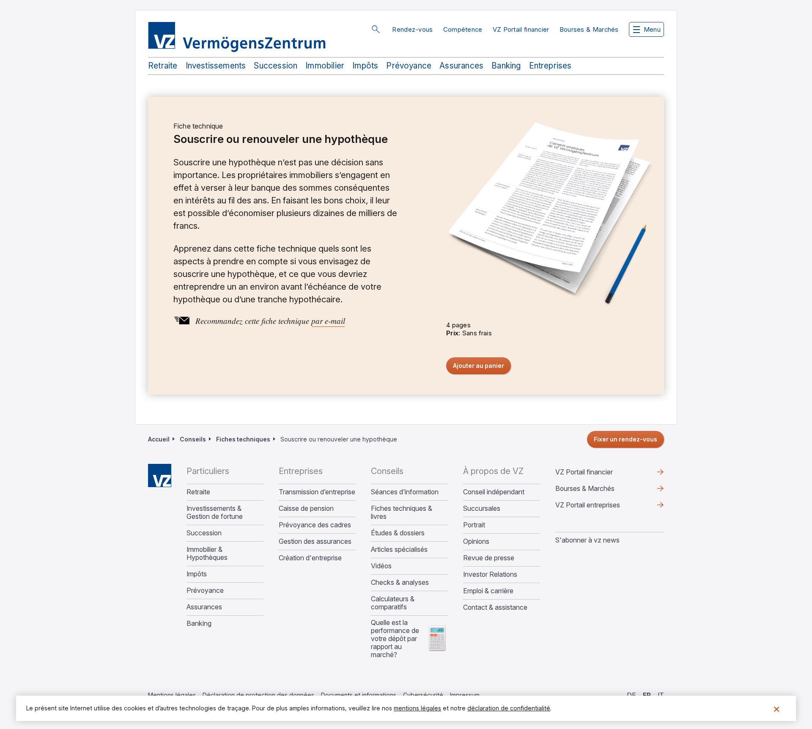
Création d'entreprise (310, 558)
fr (647, 695)
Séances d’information (405, 492)
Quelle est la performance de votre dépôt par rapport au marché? (395, 639)
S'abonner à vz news (587, 540)
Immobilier (324, 66)
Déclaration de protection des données (258, 695)
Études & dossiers (398, 533)
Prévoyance (408, 66)
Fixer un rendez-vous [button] (625, 439)
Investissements (216, 66)
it (661, 695)
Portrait (474, 525)
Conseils (193, 439)
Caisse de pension (306, 508)
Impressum (465, 695)
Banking (506, 66)
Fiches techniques (243, 439)
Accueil (159, 439)
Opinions (476, 541)
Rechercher (375, 29)
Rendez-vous (412, 29)
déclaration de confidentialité (508, 708)
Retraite (163, 66)
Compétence (463, 29)
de (631, 695)
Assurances (461, 66)
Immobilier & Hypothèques (207, 553)
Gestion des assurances (315, 541)
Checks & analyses (400, 582)
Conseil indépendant (493, 492)
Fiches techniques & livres (401, 512)
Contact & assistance (495, 607)
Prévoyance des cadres (315, 525)
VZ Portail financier (521, 29)
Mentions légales (172, 695)
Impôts (365, 66)
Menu (652, 29)
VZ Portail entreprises (601, 507)
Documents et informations (358, 695)
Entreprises (550, 66)
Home (159, 475)
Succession (275, 66)
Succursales (481, 508)
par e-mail (328, 320)
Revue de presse (488, 558)
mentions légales (417, 708)
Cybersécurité (423, 695)
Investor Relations (490, 574)
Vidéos (381, 566)
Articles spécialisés (399, 549)
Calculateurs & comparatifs (392, 603)
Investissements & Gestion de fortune (215, 512)
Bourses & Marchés (589, 29)
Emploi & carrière (488, 591)
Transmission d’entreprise (317, 492)
